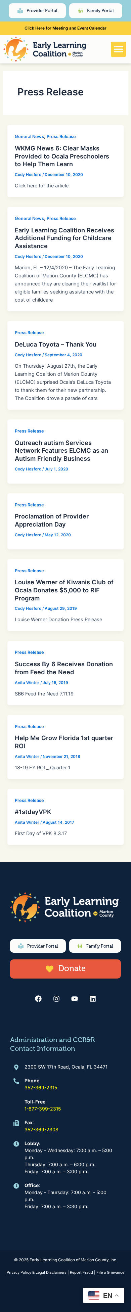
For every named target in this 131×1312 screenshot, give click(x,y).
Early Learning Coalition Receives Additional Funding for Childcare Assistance (64, 238)
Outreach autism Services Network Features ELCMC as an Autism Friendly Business (61, 450)
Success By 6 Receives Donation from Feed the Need (64, 668)
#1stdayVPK (33, 811)
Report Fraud (81, 1272)
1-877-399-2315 (43, 1109)
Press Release (61, 136)
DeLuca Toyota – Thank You (55, 344)
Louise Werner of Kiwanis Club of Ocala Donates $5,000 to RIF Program (64, 589)
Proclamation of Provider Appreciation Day (52, 520)
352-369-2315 (41, 1087)
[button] (118, 49)
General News (29, 136)
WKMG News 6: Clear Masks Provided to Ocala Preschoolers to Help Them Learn (62, 156)
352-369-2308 (41, 1129)
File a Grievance (110, 1272)
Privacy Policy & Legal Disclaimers (37, 1272)
